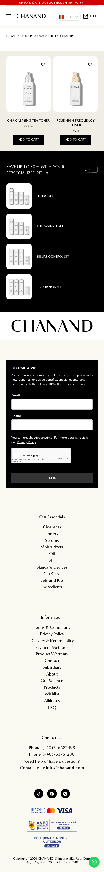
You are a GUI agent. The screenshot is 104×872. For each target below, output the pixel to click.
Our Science (52, 680)
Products (52, 687)
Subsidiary (52, 667)
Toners (52, 533)
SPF (52, 560)
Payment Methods (51, 647)
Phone (16, 416)
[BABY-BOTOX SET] (19, 286)
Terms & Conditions (52, 627)
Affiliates (52, 700)
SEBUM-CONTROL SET (53, 256)
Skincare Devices (52, 567)
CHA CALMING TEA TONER (28, 120)
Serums (52, 540)
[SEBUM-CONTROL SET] (19, 256)
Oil (52, 553)
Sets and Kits (52, 580)
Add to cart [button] (28, 139)
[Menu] (8, 16)
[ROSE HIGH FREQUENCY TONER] (75, 84)
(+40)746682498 (58, 747)
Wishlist (52, 693)
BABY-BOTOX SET (49, 287)
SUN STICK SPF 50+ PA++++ (66, 2)
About (52, 674)
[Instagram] (65, 793)
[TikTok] (39, 793)
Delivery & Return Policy (52, 640)
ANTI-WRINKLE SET (50, 226)
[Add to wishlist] (43, 64)
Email (15, 395)
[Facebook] (52, 793)
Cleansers (52, 526)
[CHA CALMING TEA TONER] (28, 84)
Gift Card (52, 573)
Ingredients (52, 586)
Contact (52, 660)
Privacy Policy (26, 442)
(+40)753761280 (59, 754)
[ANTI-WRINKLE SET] (19, 226)
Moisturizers (51, 546)
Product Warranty (52, 653)
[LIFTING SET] (19, 196)
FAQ (52, 707)
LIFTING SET (45, 196)
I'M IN (51, 478)
